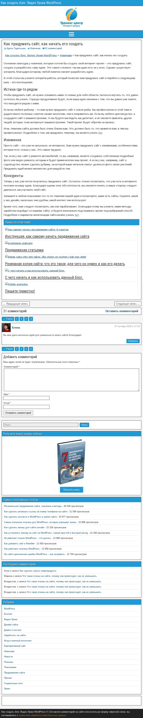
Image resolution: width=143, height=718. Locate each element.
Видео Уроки (10, 619)
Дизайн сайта (11, 624)
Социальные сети (13, 683)
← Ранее (8, 318)
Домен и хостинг (12, 630)
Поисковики (10, 667)
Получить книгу (71, 489)
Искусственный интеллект (18, 640)
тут (100, 132)
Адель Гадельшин (16, 48)
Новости (8, 656)
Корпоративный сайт (15, 646)
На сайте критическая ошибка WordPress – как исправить (34, 554)
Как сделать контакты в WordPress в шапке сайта (30, 516)
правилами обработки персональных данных (42, 715)
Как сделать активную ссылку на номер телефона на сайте (35, 511)
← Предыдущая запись (15, 303)
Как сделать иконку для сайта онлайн (24, 527)
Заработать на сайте (15, 635)
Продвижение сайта (14, 672)
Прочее (8, 678)
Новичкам (35, 48)
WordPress (9, 608)
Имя (7, 394)
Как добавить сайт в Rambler (19, 543)
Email (7, 403)
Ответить (133, 341)
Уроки (7, 688)
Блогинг (8, 614)
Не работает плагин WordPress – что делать (27, 538)
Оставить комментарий (122, 311)
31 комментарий (53, 48)
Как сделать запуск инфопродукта (38, 570)
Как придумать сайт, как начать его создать (43, 43)
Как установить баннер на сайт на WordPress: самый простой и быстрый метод (46, 533)
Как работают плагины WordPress (22, 548)
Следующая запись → (128, 303)
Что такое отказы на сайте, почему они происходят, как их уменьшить (59, 576)
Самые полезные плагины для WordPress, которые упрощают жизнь (40, 522)
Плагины (8, 662)
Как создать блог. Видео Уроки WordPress (31, 3)
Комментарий (12, 366)
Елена (16, 327)
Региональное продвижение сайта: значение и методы (33, 506)
